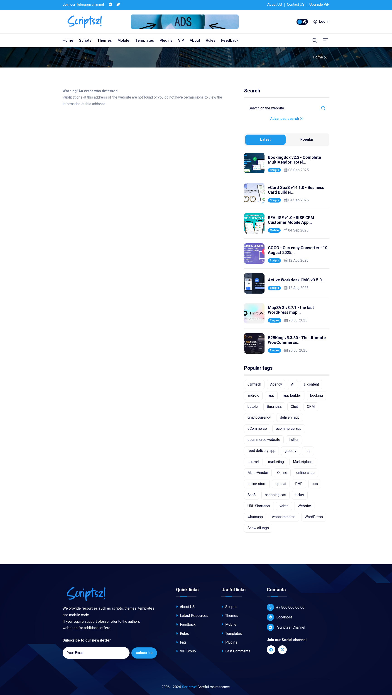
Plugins (166, 40)
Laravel (253, 462)
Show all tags (258, 528)
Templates (144, 40)
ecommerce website (263, 439)
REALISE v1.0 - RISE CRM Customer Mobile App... (291, 220)
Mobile (123, 40)
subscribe (144, 653)
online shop (305, 473)
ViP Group (187, 651)
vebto (284, 506)
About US (274, 4)
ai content (311, 384)
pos (315, 484)
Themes (104, 40)
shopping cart (275, 495)
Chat (294, 406)
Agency (276, 384)
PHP (299, 484)
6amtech (254, 384)
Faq (182, 642)
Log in (324, 21)
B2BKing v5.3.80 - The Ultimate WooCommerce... (297, 340)
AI (292, 384)
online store (256, 484)
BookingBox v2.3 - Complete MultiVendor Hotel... (294, 160)
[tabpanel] (286, 253)
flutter (294, 439)
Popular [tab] (306, 139)
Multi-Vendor (257, 473)
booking (316, 395)
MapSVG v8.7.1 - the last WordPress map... (291, 310)
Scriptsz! (189, 687)
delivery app (289, 417)
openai (280, 484)
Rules (211, 40)
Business (274, 406)
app (271, 395)
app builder (292, 395)
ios (308, 451)
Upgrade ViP (319, 4)
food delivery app (261, 451)
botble (252, 406)
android (253, 395)
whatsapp (255, 517)
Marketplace (303, 462)
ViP (181, 40)
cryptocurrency (259, 417)
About (195, 40)
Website (304, 506)
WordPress (314, 517)
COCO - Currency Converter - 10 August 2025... (297, 250)
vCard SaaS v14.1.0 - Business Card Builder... (296, 190)
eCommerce (257, 428)
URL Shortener (258, 506)
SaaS (251, 495)
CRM (311, 406)
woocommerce (284, 517)
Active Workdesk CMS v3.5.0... (296, 280)
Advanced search (285, 118)
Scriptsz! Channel (290, 627)
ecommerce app (288, 428)
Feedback (229, 40)
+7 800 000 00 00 (290, 607)
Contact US (295, 4)
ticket (299, 495)
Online (282, 473)
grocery (290, 451)
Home (68, 40)
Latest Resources (193, 615)
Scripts (85, 40)
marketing (276, 462)
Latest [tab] (265, 139)
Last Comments (237, 651)
